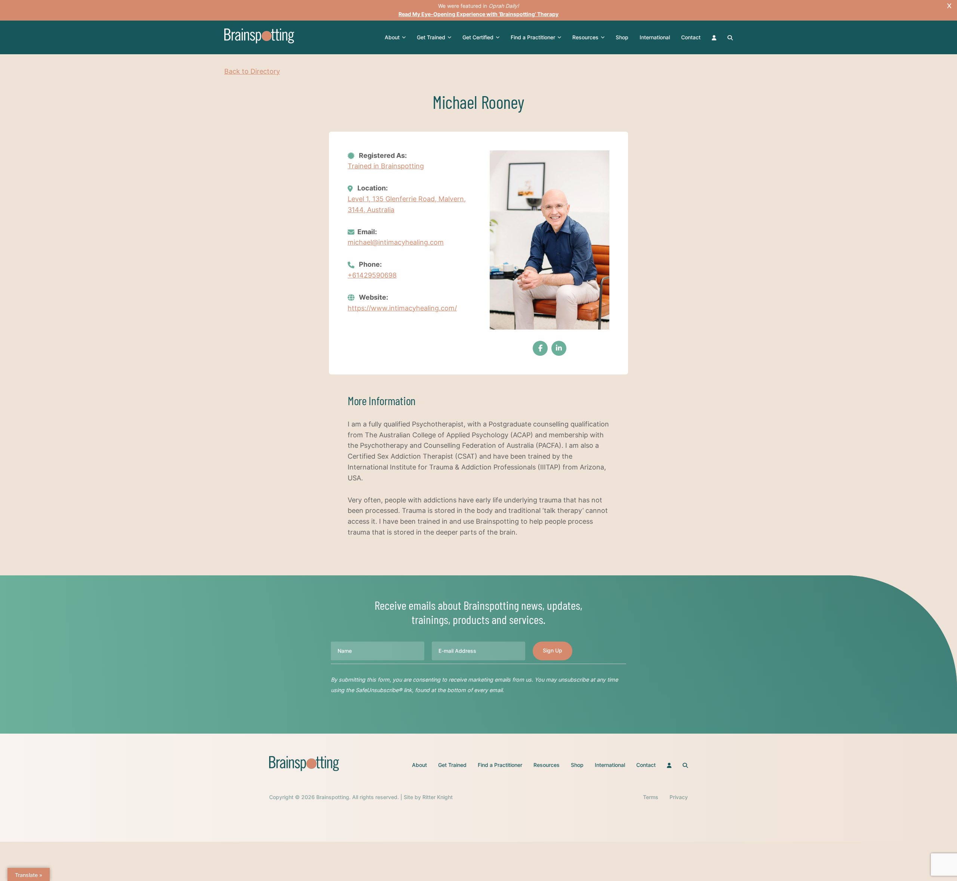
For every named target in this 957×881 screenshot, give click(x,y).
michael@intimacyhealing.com (396, 242)
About (392, 37)
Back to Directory (252, 71)
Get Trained (431, 37)
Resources (585, 37)
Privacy (679, 797)
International (655, 37)
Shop (622, 37)
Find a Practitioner (533, 37)
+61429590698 (372, 275)
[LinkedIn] (559, 348)
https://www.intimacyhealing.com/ (402, 308)
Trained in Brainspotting (386, 166)
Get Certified (477, 37)
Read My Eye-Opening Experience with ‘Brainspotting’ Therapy (478, 14)
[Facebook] (540, 348)
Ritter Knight (437, 797)
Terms (650, 797)
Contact (691, 37)
